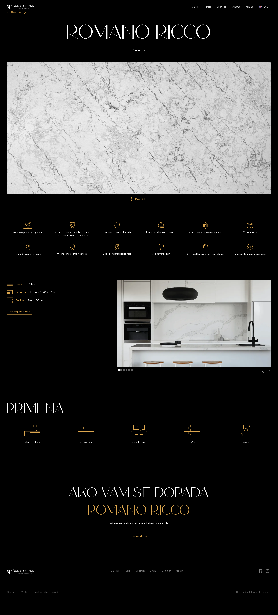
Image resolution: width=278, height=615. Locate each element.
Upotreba (221, 6)
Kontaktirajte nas (139, 544)
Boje (208, 6)
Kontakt (249, 6)
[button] (263, 379)
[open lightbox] (139, 136)
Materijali (196, 6)
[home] (22, 6)
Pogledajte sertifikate (19, 319)
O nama (236, 6)
